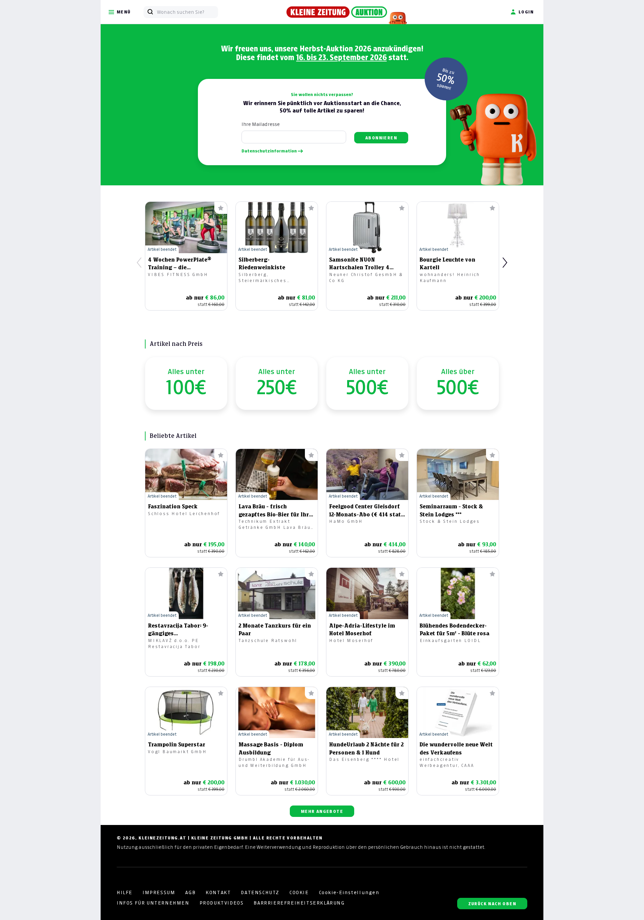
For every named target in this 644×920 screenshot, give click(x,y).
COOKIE (299, 892)
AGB (190, 892)
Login (526, 12)
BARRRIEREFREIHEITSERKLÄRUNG (299, 903)
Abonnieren (381, 138)
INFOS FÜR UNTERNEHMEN (153, 903)
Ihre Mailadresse (260, 124)
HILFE (124, 892)
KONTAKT (218, 892)
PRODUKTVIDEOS (222, 903)
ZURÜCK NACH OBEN (492, 904)
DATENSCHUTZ (260, 892)
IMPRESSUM (159, 892)
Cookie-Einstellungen (349, 892)
